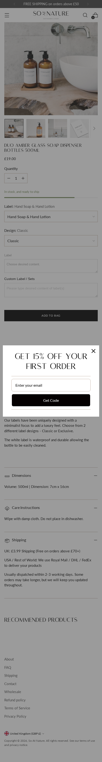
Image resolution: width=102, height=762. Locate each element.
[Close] (93, 351)
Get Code (51, 400)
